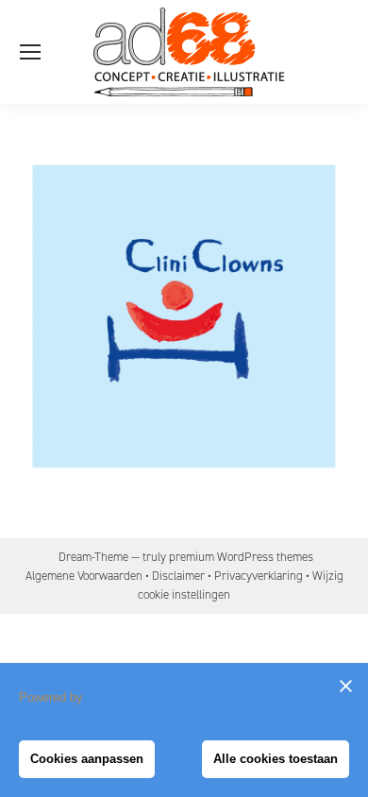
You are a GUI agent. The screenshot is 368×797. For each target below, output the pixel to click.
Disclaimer (178, 576)
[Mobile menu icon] (30, 52)
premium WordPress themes (241, 557)
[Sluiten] (345, 685)
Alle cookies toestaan (275, 759)
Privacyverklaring (258, 576)
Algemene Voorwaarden (83, 576)
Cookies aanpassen (86, 759)
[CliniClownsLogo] (184, 316)
